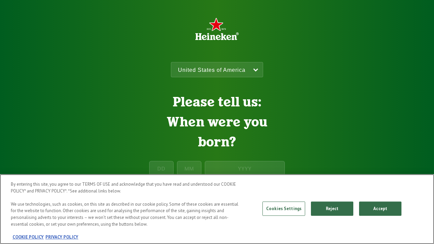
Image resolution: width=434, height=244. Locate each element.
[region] (217, 209)
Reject (332, 208)
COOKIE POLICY (28, 237)
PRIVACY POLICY (61, 237)
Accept (380, 208)
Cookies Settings (283, 208)
